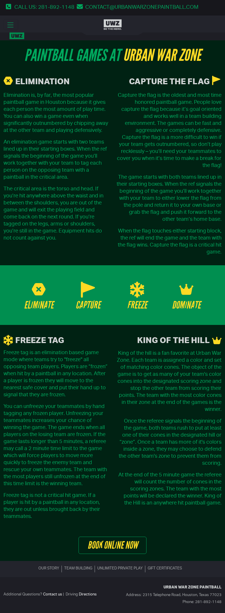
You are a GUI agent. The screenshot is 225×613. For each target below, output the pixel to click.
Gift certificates (165, 569)
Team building (78, 569)
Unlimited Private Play (120, 569)
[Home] (112, 24)
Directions (88, 595)
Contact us (52, 595)
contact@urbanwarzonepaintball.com (141, 7)
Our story (48, 569)
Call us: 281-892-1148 (44, 7)
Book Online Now (113, 545)
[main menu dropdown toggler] (11, 24)
